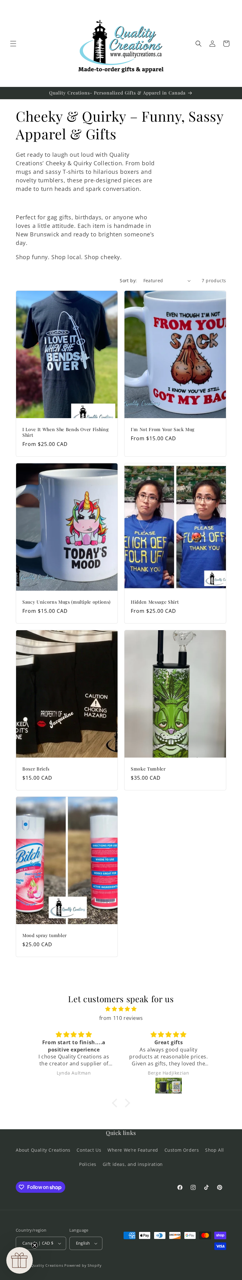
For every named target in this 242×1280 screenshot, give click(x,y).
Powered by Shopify (83, 1265)
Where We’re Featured (132, 1150)
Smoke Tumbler (148, 768)
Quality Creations (47, 1265)
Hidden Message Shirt (155, 602)
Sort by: (128, 280)
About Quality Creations (43, 1150)
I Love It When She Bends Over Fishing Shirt (65, 432)
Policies (87, 1164)
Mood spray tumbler (44, 935)
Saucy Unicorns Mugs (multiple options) (66, 602)
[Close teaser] (35, 1245)
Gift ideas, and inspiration (133, 1164)
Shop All (214, 1150)
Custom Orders (181, 1150)
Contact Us (89, 1150)
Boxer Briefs (35, 768)
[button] (13, 44)
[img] (121, 1009)
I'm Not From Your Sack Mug (163, 429)
